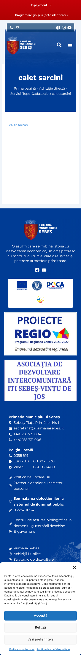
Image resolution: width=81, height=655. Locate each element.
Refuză (40, 627)
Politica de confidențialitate (53, 649)
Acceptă (40, 615)
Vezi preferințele (40, 639)
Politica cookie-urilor (22, 649)
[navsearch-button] (59, 45)
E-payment (39, 5)
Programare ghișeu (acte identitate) (41, 15)
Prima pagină (25, 88)
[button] (74, 567)
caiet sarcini (18, 125)
